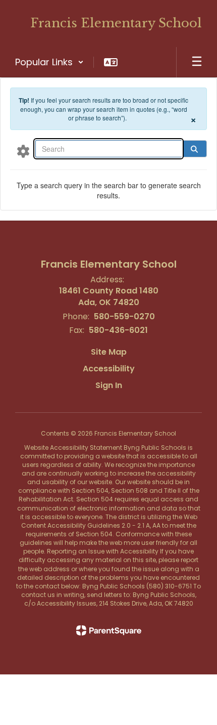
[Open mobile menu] (197, 62)
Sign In (108, 385)
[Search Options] (23, 150)
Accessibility (109, 368)
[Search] (194, 148)
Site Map (109, 352)
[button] (49, 62)
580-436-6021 (118, 330)
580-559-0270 (124, 316)
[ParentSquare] (109, 630)
